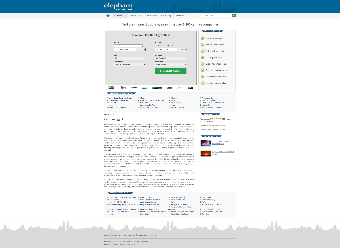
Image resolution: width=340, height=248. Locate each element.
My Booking (166, 15)
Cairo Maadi (206, 197)
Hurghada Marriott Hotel (211, 204)
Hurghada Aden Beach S (149, 204)
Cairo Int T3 (144, 102)
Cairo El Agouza (146, 197)
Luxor (173, 105)
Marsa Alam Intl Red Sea (149, 107)
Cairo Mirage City (178, 199)
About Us (180, 15)
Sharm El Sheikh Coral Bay (212, 209)
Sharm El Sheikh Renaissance (182, 211)
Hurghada (113, 105)
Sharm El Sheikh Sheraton (212, 211)
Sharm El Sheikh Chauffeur (212, 107)
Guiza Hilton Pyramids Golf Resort (122, 204)
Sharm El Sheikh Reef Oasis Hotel (153, 211)
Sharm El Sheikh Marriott (119, 211)
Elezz (204, 202)
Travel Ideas (151, 15)
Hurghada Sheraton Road (150, 209)
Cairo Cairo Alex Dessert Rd (213, 102)
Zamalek (205, 214)
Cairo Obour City (208, 199)
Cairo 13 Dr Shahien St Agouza (152, 100)
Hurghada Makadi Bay (179, 204)
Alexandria (144, 98)
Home (106, 235)
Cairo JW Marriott (178, 197)
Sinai (111, 214)
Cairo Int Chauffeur (209, 100)
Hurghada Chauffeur (148, 105)
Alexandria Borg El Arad (118, 100)
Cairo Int (174, 100)
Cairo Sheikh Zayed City (118, 202)
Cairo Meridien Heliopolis (150, 199)
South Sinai (144, 214)
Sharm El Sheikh (177, 107)
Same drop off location (166, 46)
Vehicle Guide (136, 15)
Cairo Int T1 (113, 102)
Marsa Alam (206, 105)
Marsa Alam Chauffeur (117, 107)
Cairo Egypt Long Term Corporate (122, 197)
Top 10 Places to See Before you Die (220, 142)
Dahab (173, 202)
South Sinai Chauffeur (179, 214)
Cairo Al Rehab (177, 102)
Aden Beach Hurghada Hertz (120, 98)
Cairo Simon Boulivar (148, 202)
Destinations (120, 15)
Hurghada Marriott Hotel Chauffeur (122, 209)
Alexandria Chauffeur (210, 98)
